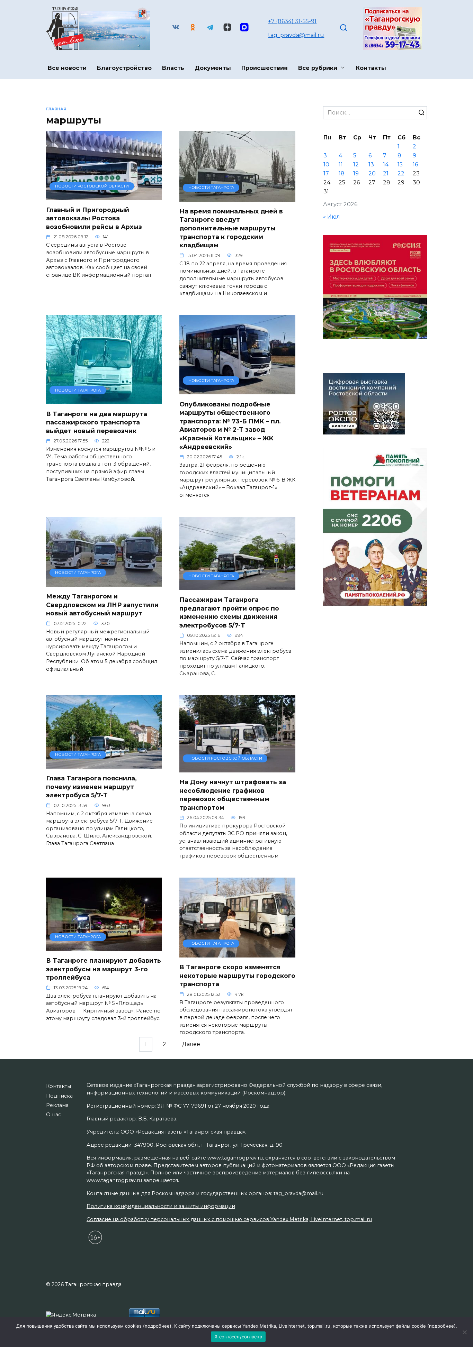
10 (326, 164)
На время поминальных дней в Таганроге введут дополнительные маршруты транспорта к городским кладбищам (231, 228)
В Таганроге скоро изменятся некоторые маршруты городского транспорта (237, 975)
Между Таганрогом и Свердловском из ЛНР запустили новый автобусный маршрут (102, 605)
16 (415, 164)
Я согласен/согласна (238, 1336)
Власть (173, 68)
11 (341, 164)
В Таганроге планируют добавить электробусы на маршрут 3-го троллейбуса (103, 969)
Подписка (59, 1096)
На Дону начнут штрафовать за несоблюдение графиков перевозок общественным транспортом (232, 794)
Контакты (371, 68)
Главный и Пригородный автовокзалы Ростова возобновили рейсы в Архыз (94, 218)
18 (342, 173)
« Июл (331, 216)
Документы (213, 68)
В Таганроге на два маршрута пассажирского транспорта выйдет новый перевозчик (96, 422)
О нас (53, 1114)
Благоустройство (124, 68)
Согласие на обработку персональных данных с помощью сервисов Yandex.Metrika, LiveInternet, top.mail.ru (229, 1219)
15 (400, 164)
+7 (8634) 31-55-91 (292, 21)
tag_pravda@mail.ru (296, 35)
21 (386, 173)
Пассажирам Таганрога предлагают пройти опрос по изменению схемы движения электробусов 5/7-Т (229, 612)
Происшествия (264, 68)
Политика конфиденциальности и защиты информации (161, 1206)
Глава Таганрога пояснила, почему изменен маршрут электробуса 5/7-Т (91, 787)
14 (386, 164)
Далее (191, 1044)
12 (356, 164)
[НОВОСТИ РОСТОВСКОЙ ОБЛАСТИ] (104, 196)
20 (372, 173)
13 (371, 164)
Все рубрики (317, 68)
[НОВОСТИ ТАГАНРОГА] (237, 197)
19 (356, 173)
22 (401, 173)
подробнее (157, 1326)
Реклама (57, 1105)
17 (326, 173)
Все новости (67, 68)
